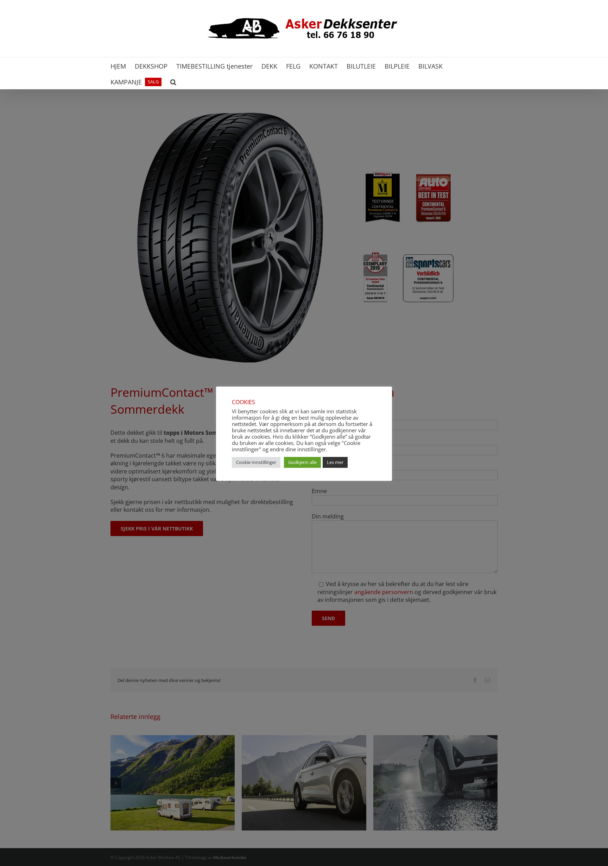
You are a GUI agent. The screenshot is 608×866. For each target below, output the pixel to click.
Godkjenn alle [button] (302, 462)
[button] (173, 81)
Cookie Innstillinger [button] (256, 462)
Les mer (335, 462)
